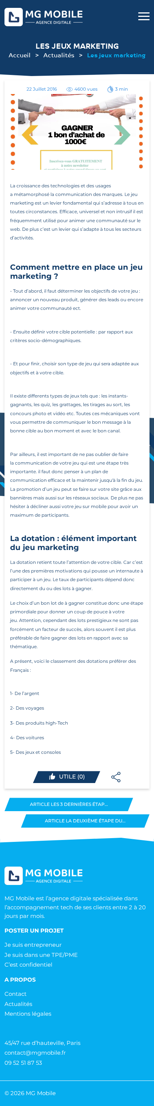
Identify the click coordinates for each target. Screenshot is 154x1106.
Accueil (20, 54)
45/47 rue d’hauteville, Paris (42, 1042)
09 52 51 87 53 (23, 1062)
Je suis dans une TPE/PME (41, 954)
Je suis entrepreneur (33, 944)
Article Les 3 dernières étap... (69, 804)
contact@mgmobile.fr (35, 1052)
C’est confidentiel (28, 964)
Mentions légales (27, 1013)
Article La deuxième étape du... (85, 821)
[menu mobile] (144, 16)
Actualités (58, 54)
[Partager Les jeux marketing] (116, 777)
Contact (15, 993)
